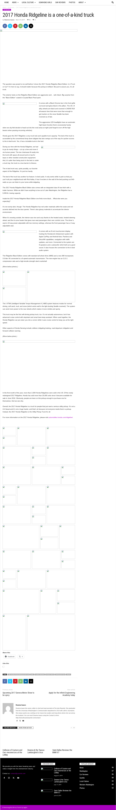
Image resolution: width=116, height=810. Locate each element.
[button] (112, 2)
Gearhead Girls (45, 2)
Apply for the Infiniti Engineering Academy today (62, 694)
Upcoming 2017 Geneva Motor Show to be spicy (18, 694)
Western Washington (87, 785)
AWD (32, 674)
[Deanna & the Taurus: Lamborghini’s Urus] (39, 739)
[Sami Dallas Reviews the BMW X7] (63, 739)
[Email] (31, 26)
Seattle (82, 778)
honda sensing (39, 674)
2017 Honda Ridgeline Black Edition (19, 674)
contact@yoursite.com (18, 773)
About (81, 2)
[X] (10, 26)
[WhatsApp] (20, 26)
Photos (72, 2)
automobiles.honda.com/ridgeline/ (60, 417)
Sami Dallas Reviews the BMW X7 (62, 792)
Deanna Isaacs (9, 20)
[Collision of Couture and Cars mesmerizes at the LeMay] (14, 739)
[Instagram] (9, 778)
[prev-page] (71, 728)
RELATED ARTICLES (10, 728)
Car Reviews (60, 2)
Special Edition (60, 674)
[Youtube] (23, 721)
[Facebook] (5, 26)
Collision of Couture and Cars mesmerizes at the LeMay (12, 752)
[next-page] (74, 728)
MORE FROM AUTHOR (25, 728)
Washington (84, 771)
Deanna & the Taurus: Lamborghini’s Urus (36, 751)
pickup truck (50, 674)
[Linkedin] (25, 26)
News (14, 2)
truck (68, 674)
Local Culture (28, 2)
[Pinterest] (15, 26)
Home (6, 2)
